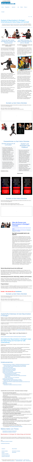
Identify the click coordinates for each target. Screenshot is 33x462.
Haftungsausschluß (26, 459)
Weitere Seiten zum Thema (7, 383)
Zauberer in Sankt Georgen (5, 336)
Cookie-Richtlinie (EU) (19, 460)
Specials (13, 7)
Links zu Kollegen (28, 460)
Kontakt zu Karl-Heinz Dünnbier (8, 367)
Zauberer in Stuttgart (5, 453)
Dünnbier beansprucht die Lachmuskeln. (9, 369)
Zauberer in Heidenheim (22, 336)
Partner (24, 460)
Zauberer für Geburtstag (6, 456)
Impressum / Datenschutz (19, 459)
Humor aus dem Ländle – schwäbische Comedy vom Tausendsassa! (15, 365)
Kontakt (2, 11)
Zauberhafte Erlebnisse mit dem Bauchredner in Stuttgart (12, 379)
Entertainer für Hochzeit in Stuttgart (6, 441)
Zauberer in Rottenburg (14, 336)
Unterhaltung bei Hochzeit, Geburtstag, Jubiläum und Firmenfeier (15, 375)
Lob (18, 7)
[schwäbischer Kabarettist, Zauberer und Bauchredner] (8, 2)
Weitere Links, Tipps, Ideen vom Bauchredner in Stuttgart (13, 380)
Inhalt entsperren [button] (5, 187)
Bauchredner (14, 452)
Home (2, 7)
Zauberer (3, 452)
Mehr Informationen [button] (5, 186)
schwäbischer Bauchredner (5, 443)
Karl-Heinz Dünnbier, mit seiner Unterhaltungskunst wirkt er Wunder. (15, 366)
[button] (29, 16)
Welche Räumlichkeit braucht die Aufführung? (12, 374)
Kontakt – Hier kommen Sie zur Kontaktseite (12, 377)
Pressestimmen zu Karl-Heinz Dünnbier (9, 368)
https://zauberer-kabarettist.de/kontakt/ (15, 426)
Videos (21, 7)
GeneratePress (12, 460)
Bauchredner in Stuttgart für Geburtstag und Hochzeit (12, 384)
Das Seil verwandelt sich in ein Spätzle (10, 373)
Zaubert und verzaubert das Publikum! (9, 370)
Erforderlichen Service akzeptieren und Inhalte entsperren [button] (5, 191)
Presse (25, 7)
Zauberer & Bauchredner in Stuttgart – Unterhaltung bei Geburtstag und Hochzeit (16, 364)
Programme (7, 7)
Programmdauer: (7, 376)
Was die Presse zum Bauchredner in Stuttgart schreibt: (12, 372)
